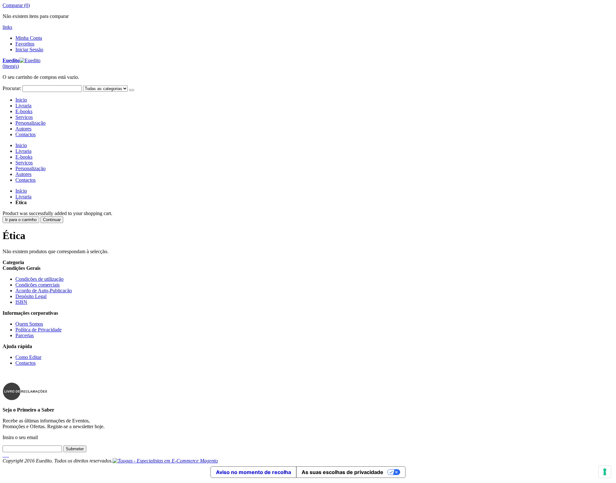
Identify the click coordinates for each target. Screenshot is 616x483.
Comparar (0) (16, 5)
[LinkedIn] (5, 455)
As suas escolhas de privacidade (342, 472)
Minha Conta (28, 38)
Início (21, 191)
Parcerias (24, 335)
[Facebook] (3, 455)
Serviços (24, 117)
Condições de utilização (39, 279)
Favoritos (24, 43)
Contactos (25, 134)
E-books (23, 111)
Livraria (23, 105)
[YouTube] (8, 455)
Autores (23, 128)
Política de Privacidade (38, 329)
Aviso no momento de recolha (253, 472)
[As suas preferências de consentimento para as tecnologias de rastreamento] (605, 472)
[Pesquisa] (131, 90)
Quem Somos (29, 324)
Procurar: (12, 88)
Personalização (30, 123)
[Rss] (7, 455)
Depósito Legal (31, 296)
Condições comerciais (37, 284)
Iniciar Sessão (29, 49)
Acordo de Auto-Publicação (43, 290)
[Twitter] (4, 455)
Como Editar (28, 357)
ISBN (21, 302)
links (7, 27)
